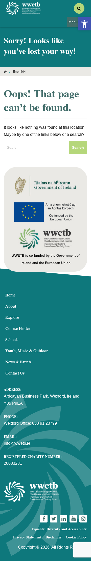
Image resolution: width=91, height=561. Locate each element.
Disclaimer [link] (54, 537)
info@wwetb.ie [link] (17, 443)
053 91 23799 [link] (44, 423)
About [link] (10, 306)
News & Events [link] (18, 362)
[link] (84, 23)
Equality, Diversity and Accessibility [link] (59, 529)
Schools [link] (11, 339)
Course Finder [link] (17, 328)
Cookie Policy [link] (76, 537)
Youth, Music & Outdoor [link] (26, 350)
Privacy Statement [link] (27, 537)
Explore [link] (12, 317)
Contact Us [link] (15, 373)
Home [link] (10, 295)
